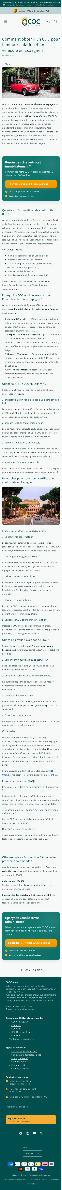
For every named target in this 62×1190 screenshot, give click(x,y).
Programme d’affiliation (17, 1134)
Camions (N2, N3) (19, 1089)
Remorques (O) (18, 1092)
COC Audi (16, 1052)
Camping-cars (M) (20, 1096)
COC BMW (16, 1056)
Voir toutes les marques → (21, 1066)
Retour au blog (32, 994)
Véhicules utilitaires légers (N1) (26, 1082)
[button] (6, 21)
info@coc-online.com (20, 1111)
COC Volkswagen (19, 1049)
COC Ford (16, 1063)
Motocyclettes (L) (19, 1085)
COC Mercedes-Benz (21, 1059)
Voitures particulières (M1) (24, 1078)
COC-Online (16, 923)
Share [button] (7, 64)
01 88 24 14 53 (16, 1119)
